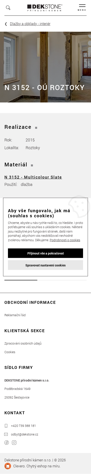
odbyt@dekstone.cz (24, 434)
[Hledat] (8, 8)
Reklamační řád (15, 315)
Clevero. (19, 466)
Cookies (9, 352)
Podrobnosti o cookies (65, 240)
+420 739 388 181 (23, 426)
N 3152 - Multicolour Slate (33, 177)
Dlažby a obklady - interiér (30, 23)
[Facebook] (6, 443)
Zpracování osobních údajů (23, 343)
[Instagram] (14, 443)
